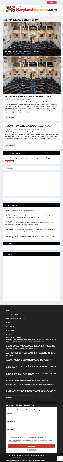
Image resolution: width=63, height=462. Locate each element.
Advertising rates (10, 326)
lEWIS (6, 209)
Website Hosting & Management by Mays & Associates (21, 455)
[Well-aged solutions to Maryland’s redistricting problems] (31, 75)
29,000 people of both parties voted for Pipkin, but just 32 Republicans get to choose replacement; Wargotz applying (28, 126)
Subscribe (31, 446)
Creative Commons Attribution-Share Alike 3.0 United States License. (25, 460)
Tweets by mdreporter (10, 248)
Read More (10, 117)
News (20, 53)
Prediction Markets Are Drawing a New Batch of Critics (20, 210)
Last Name (11, 429)
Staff (7, 310)
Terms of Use (41, 455)
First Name (11, 421)
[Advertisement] (31, 184)
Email (10, 413)
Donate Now (9, 161)
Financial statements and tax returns (15, 318)
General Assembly (30, 129)
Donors (8, 322)
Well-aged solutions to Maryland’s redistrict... (23, 51)
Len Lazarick (8, 53)
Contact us (9, 334)
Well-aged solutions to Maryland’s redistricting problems (28, 97)
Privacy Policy (10, 330)
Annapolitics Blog (22, 129)
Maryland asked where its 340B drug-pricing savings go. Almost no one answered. (29, 396)
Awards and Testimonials (12, 314)
